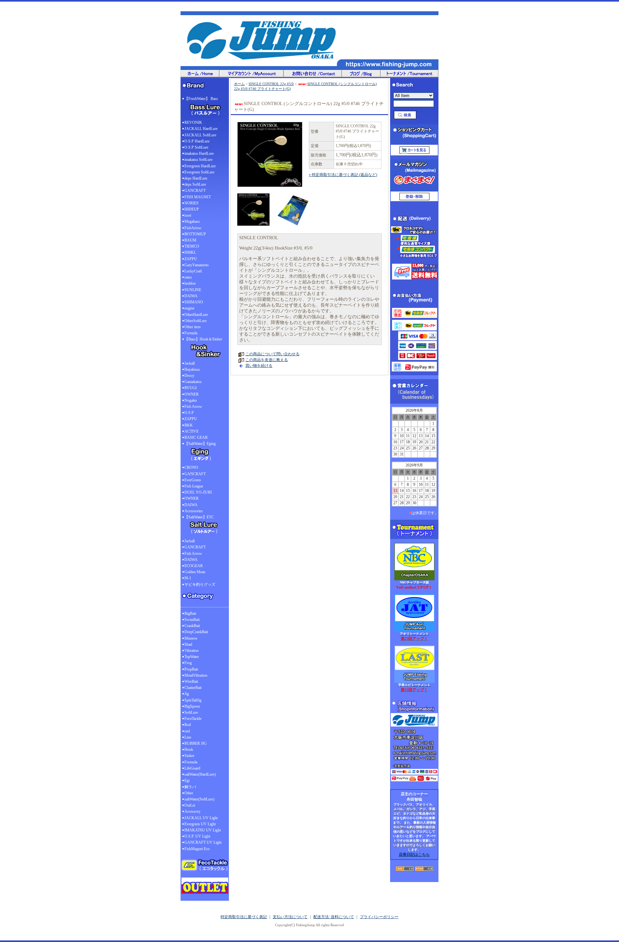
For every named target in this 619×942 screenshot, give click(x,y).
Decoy (189, 375)
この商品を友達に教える (266, 360)
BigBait (190, 613)
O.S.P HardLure (197, 141)
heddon (190, 283)
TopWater (191, 656)
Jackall (189, 363)
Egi (187, 780)
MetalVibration (195, 675)
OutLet (189, 805)
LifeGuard (192, 768)
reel (187, 731)
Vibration (191, 650)
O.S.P (189, 412)
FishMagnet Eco (197, 849)
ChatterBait (192, 687)
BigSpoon (192, 706)
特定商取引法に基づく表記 (244, 917)
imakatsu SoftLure (198, 159)
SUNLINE (192, 290)
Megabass (192, 221)
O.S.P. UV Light (197, 836)
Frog (188, 663)
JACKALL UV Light (201, 818)
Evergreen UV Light (200, 824)
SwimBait (192, 619)
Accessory (192, 811)
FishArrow (192, 228)
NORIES (191, 203)
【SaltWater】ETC (199, 517)
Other (188, 793)
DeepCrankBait (196, 632)
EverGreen (192, 480)
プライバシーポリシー (379, 917)
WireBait (191, 681)
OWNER (191, 394)
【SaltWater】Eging (200, 443)
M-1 (187, 578)
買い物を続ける (258, 365)
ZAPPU (190, 259)
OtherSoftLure (195, 321)
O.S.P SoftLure (196, 147)
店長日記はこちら (414, 854)
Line (187, 737)
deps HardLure (195, 178)
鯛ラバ (190, 787)
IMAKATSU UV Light (202, 830)
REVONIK (193, 122)
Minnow (191, 638)
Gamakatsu (192, 381)
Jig (186, 694)
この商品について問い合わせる (272, 354)
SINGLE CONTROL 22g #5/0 (271, 84)
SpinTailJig (192, 700)
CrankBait (192, 625)
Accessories (193, 511)
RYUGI (190, 388)
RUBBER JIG (195, 743)
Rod (187, 724)
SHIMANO (193, 302)
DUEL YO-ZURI (198, 492)
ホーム (239, 84)
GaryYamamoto (196, 265)
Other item (192, 327)
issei (187, 215)
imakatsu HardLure (199, 153)
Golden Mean (194, 572)
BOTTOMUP (195, 234)
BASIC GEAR (196, 437)
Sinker (189, 755)
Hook (188, 749)
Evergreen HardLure (200, 166)
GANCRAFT (195, 190)
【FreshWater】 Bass (201, 98)
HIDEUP (191, 209)
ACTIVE (191, 431)
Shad (188, 644)
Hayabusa (192, 369)
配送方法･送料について (333, 917)
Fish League (193, 486)
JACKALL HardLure (201, 128)
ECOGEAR (193, 566)
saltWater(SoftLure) (199, 799)
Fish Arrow (193, 406)
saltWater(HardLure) (200, 774)
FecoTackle (192, 718)
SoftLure (191, 712)
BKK (188, 425)
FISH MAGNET (197, 197)
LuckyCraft (193, 271)
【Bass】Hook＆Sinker (203, 339)
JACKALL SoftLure (200, 135)
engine (189, 308)
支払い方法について (290, 917)
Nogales (190, 400)
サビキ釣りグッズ (199, 584)
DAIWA (191, 296)
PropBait (191, 669)
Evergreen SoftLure (199, 172)
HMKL (190, 252)
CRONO (191, 467)
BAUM (190, 240)
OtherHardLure (196, 314)
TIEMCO (191, 246)
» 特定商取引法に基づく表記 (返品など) (343, 174)
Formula (190, 333)
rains (188, 277)
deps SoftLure (195, 184)
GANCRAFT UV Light (202, 842)
